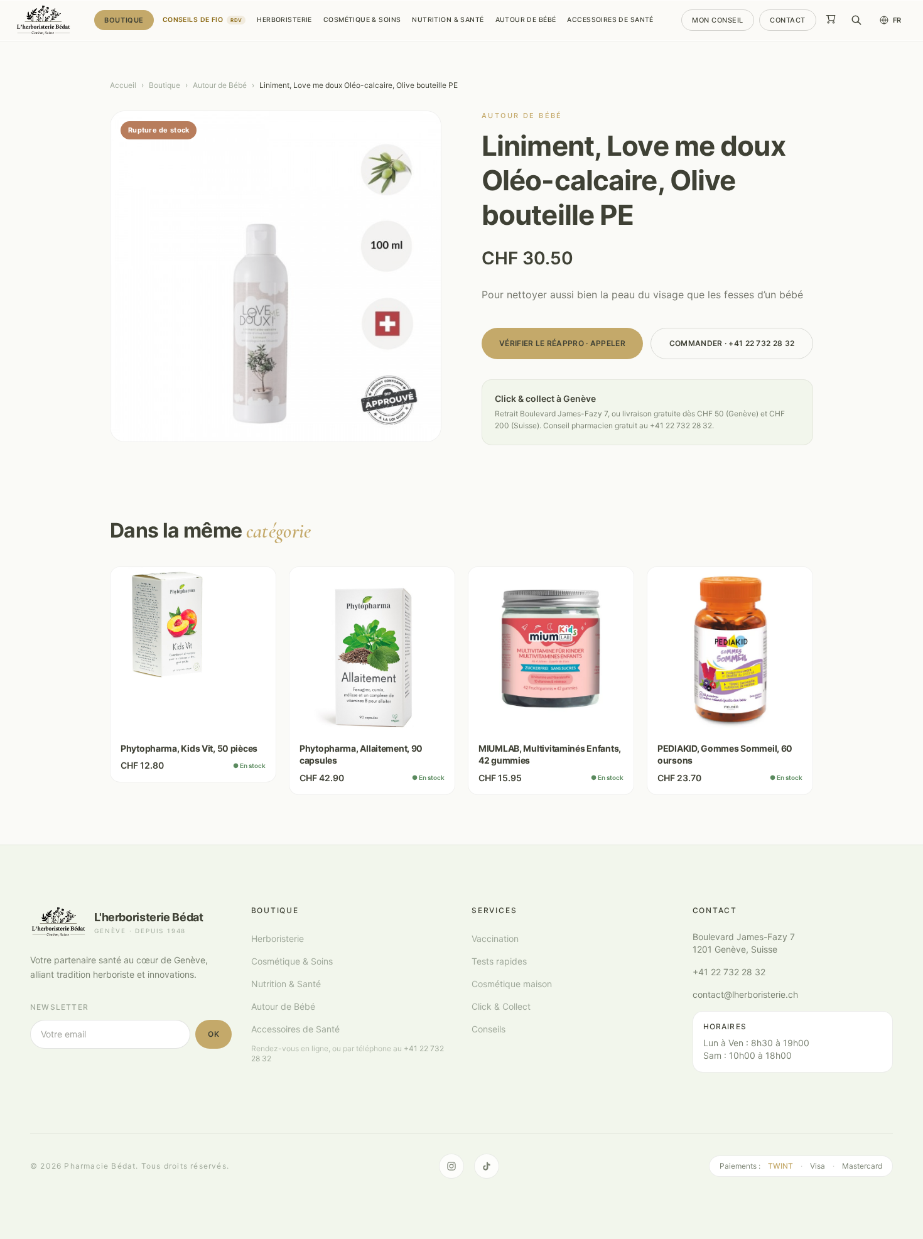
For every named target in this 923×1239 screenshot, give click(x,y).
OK (213, 1034)
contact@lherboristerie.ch (745, 994)
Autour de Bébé (525, 20)
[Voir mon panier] (830, 20)
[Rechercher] (856, 20)
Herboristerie (284, 20)
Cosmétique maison (512, 983)
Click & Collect (501, 1006)
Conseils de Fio (202, 20)
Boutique (123, 20)
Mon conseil (717, 20)
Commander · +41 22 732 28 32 (731, 343)
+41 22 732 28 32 (729, 971)
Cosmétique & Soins (362, 20)
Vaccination (495, 938)
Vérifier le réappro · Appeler (562, 343)
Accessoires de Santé (610, 20)
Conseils (488, 1029)
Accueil (123, 85)
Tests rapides (499, 961)
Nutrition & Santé (447, 20)
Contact (788, 20)
